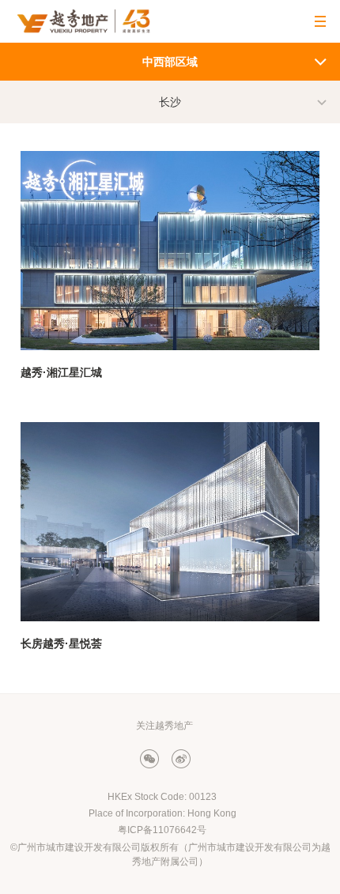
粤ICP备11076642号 (162, 830)
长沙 (170, 102)
